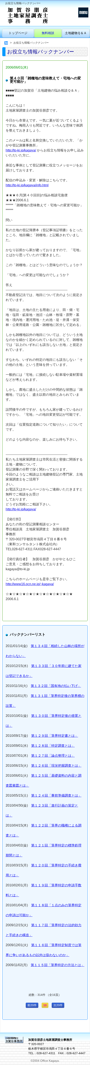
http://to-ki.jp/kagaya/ (21, 150)
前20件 (32, 1005)
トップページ (18, 33)
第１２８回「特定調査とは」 (53, 745)
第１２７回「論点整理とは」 (53, 755)
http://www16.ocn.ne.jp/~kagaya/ (30, 584)
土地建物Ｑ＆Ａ (76, 33)
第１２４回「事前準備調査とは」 (56, 795)
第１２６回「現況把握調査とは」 (56, 765)
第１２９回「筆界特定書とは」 (54, 735)
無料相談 (48, 33)
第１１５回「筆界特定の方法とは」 (57, 965)
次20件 (58, 1005)
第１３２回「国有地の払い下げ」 (56, 686)
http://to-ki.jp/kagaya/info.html (27, 185)
